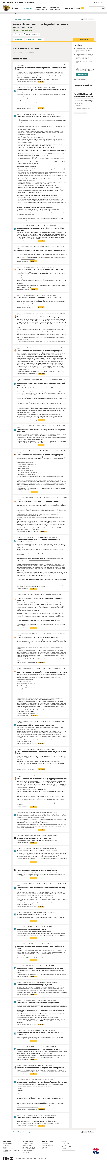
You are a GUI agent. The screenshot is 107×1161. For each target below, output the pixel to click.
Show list (40, 81)
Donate (64, 1152)
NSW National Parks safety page (43, 992)
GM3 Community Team (27, 259)
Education (65, 2)
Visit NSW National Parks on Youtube (11, 1158)
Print (85, 19)
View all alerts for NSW (80, 113)
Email (91, 19)
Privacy (64, 1145)
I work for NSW (42, 1158)
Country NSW (88, 50)
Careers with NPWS (27, 1145)
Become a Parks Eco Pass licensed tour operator (28, 1147)
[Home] (6, 8)
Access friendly (57, 2)
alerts (83, 40)
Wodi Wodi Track (61, 731)
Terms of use (65, 1143)
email (37, 529)
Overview (18, 40)
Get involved (25, 1152)
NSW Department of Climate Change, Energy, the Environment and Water (11, 1150)
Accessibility (65, 1141)
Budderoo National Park (83, 48)
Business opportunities (28, 1150)
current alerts (28, 30)
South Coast (79, 50)
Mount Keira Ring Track (55, 732)
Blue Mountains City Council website (51, 187)
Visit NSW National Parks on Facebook (4, 1158)
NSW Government (31, 1158)
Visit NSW (5, 1147)
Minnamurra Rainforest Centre (25, 741)
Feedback (44, 1149)
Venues (89, 2)
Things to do (16, 13)
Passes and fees (81, 2)
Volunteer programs (27, 1143)
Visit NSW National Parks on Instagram (7, 1158)
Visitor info (30, 40)
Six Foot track (21, 147)
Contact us (45, 1147)
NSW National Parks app (9, 1143)
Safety (41, 2)
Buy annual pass (82, 74)
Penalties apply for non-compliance (27, 218)
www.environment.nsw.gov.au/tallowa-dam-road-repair (41, 417)
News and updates (47, 1145)
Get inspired (48, 2)
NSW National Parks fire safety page (39, 876)
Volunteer (72, 2)
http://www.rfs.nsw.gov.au (82, 108)
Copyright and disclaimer (68, 1147)
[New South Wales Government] (96, 1150)
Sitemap (64, 1148)
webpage (43, 586)
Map (40, 40)
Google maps (56, 201)
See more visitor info (79, 79)
